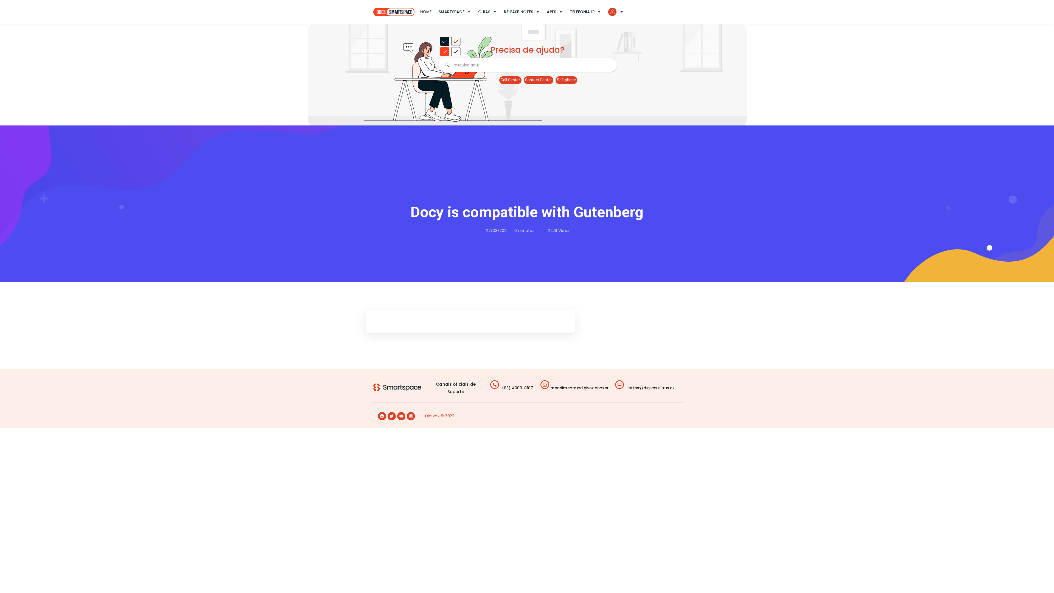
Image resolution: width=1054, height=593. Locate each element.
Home (426, 12)
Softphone (566, 80)
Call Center (510, 80)
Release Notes (518, 12)
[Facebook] (382, 416)
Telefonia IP (582, 12)
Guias (484, 12)
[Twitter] (392, 416)
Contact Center (538, 80)
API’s (551, 12)
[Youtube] (401, 416)
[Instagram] (411, 416)
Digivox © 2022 (439, 416)
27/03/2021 (497, 230)
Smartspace (451, 12)
